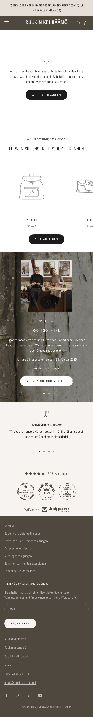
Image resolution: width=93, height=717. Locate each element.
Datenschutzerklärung (18, 548)
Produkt (31, 220)
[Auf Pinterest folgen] (29, 695)
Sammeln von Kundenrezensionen (25, 563)
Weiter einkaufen (46, 95)
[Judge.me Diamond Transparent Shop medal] (25, 491)
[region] (46, 427)
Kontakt (9, 526)
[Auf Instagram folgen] (18, 695)
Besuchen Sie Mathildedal (20, 571)
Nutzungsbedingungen (18, 556)
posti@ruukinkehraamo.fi (20, 683)
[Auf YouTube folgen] (40, 695)
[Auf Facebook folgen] (6, 695)
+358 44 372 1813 (16, 674)
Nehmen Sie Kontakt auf (46, 381)
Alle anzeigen (46, 239)
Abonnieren (20, 623)
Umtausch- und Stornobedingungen (26, 541)
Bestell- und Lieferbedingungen (23, 533)
